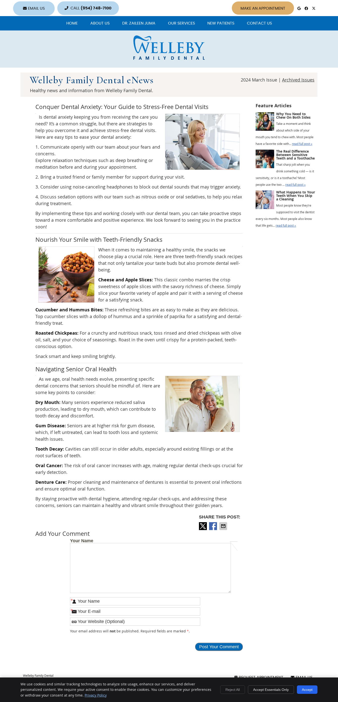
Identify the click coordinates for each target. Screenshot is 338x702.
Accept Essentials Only (271, 690)
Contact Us (259, 23)
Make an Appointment (263, 8)
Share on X (203, 526)
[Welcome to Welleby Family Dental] (169, 58)
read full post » (302, 144)
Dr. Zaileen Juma (138, 23)
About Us (100, 23)
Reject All (232, 690)
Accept (307, 690)
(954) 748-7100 (96, 8)
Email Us (36, 8)
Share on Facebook (213, 526)
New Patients (220, 23)
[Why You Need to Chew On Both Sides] (265, 122)
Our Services (181, 23)
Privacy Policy (96, 695)
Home (72, 23)
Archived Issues (298, 80)
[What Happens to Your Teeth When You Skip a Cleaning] (265, 200)
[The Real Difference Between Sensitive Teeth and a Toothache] (265, 160)
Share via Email (223, 526)
